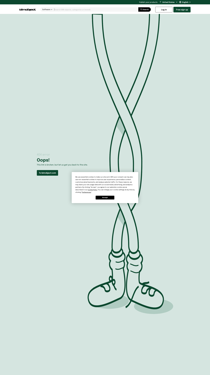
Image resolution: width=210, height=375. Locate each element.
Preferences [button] (86, 192)
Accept (105, 197)
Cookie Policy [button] (92, 189)
